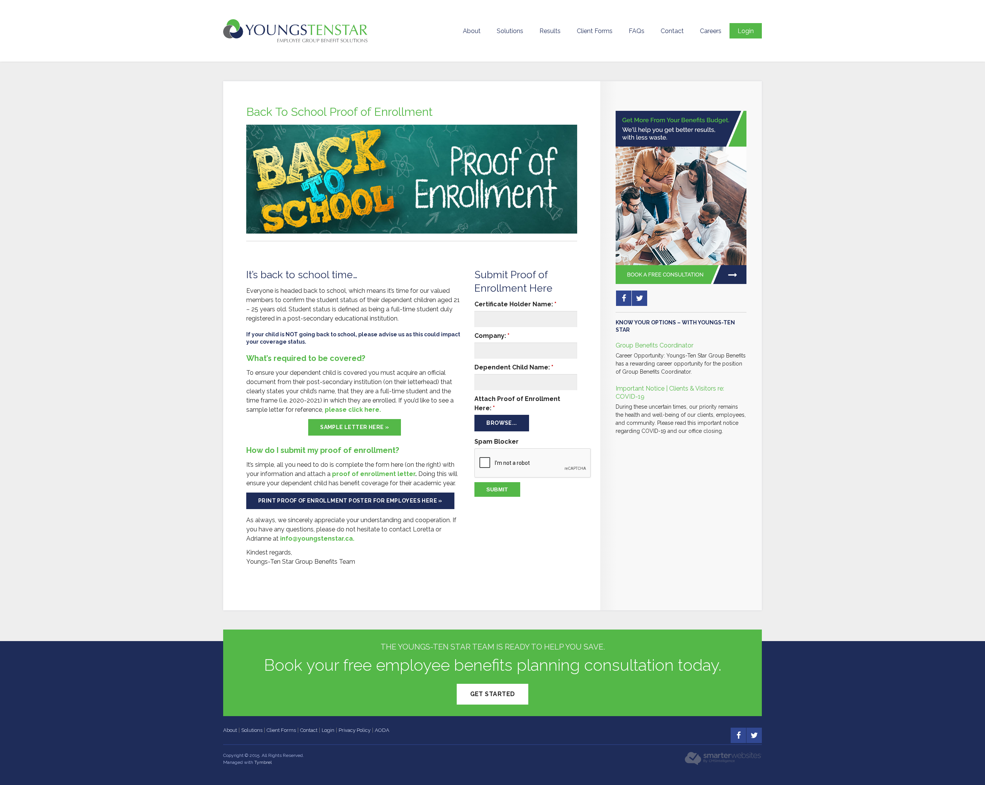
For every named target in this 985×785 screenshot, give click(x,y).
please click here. (353, 409)
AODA (382, 730)
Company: (491, 335)
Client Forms (595, 31)
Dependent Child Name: (513, 367)
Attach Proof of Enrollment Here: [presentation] (517, 403)
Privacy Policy (355, 730)
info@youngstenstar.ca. (317, 538)
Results (550, 31)
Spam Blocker (496, 441)
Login (746, 31)
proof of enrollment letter (373, 474)
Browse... (501, 423)
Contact (672, 31)
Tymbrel (263, 762)
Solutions (510, 31)
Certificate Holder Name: (515, 304)
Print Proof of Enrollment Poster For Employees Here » (350, 501)
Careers (710, 31)
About (472, 31)
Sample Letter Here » (354, 427)
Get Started (492, 694)
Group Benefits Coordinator (654, 345)
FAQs (636, 31)
